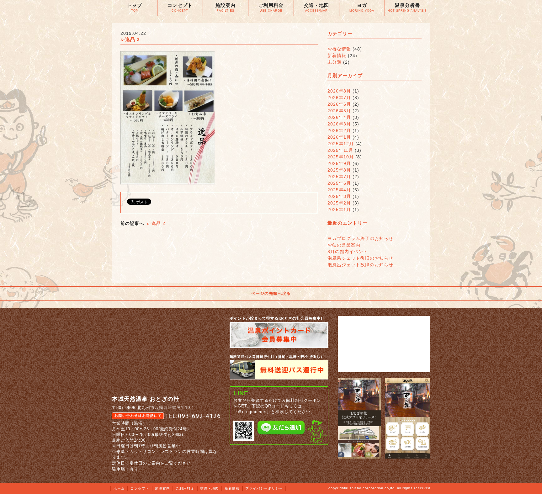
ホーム (119, 488)
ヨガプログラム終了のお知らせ (360, 238)
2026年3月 (339, 123)
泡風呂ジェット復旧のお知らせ (360, 258)
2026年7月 (339, 97)
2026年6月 (339, 104)
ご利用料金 (185, 488)
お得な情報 (339, 48)
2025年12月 (340, 143)
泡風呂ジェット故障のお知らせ (360, 264)
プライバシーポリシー (264, 488)
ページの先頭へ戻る (271, 293)
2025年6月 (339, 183)
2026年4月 (339, 117)
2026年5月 (339, 110)
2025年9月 (339, 163)
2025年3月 (339, 196)
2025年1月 (339, 209)
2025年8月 (339, 170)
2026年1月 (339, 137)
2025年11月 (340, 150)
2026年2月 (339, 130)
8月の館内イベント (347, 251)
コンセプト (139, 488)
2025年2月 (339, 202)
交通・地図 (209, 488)
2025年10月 (340, 156)
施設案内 (162, 488)
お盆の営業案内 (343, 244)
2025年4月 (339, 189)
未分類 (334, 62)
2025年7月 (339, 176)
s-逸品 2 (156, 223)
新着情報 (336, 55)
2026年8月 (339, 90)
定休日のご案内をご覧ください (160, 463)
